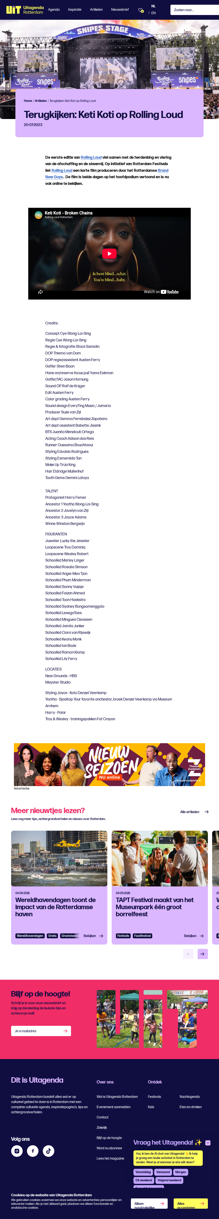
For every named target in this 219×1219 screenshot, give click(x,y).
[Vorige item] (188, 954)
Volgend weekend (169, 1180)
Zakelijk (102, 1128)
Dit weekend (144, 1180)
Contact (102, 1117)
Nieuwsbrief (120, 10)
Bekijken (90, 936)
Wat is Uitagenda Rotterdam (117, 1097)
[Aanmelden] (66, 1031)
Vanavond (163, 1172)
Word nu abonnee (109, 1148)
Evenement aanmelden (113, 1107)
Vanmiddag (143, 1172)
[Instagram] (17, 1151)
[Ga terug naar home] (25, 10)
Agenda (54, 10)
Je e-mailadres (25, 1031)
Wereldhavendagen (30, 936)
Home (28, 101)
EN (153, 13)
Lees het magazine (110, 1159)
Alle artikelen (189, 812)
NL (153, 6)
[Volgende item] (203, 954)
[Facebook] (32, 1151)
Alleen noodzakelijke (145, 1205)
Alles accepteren (186, 1205)
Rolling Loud (91, 157)
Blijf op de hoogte (109, 1138)
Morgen (180, 1172)
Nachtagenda (190, 1097)
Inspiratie (74, 10)
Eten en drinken (191, 1107)
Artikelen (96, 10)
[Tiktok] (48, 1151)
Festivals (123, 936)
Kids (151, 1107)
